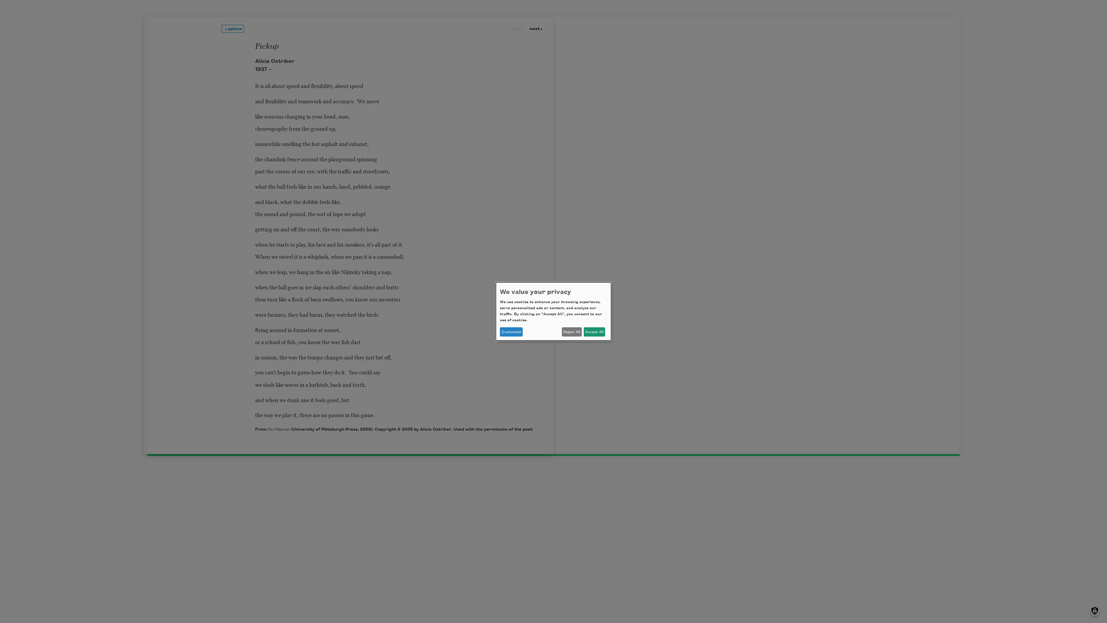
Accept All (594, 332)
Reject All (571, 332)
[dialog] (553, 311)
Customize (511, 332)
